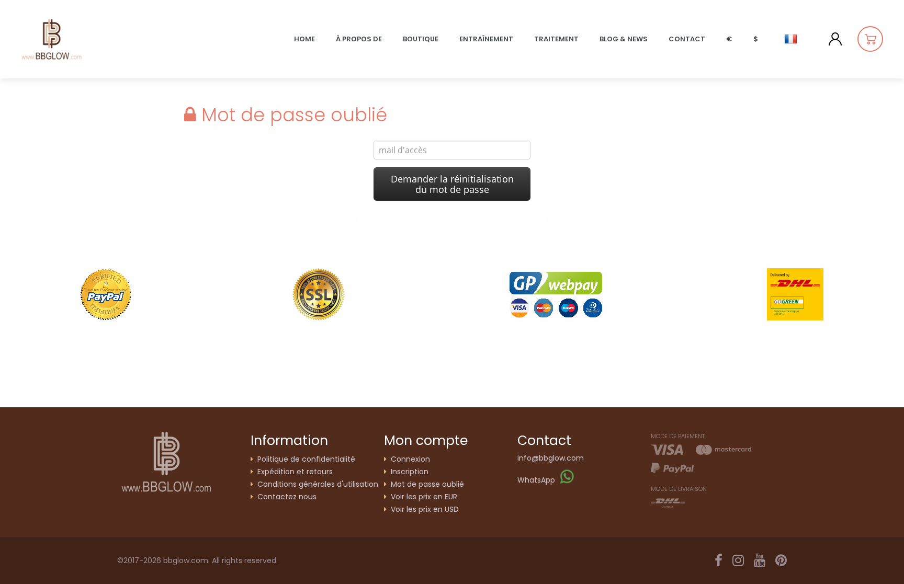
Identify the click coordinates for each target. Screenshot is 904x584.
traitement (556, 39)
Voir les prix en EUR (424, 496)
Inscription (409, 471)
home (304, 39)
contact (687, 39)
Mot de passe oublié (427, 484)
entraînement (486, 39)
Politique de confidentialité (306, 459)
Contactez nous (287, 496)
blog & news (624, 39)
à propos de (359, 39)
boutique (420, 39)
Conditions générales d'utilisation (317, 484)
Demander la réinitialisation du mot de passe (452, 184)
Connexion (410, 459)
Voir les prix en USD (425, 509)
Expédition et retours (295, 471)
